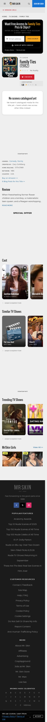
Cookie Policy (22, 611)
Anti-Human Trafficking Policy (22, 632)
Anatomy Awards (22, 519)
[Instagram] (28, 505)
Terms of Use (20, 50)
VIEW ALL (27, 705)
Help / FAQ (22, 595)
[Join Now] (38, 3)
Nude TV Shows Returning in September (22, 558)
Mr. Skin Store (23, 671)
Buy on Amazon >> (10, 178)
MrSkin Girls (10, 10)
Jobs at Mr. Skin (22, 666)
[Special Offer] (22, 235)
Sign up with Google (24, 45)
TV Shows (13, 16)
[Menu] (4, 3)
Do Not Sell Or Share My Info (22, 621)
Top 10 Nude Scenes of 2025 (22, 524)
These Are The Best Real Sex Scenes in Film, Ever (23, 568)
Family (20, 161)
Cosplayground (22, 661)
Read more (7, 205)
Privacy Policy (9, 50)
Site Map (22, 590)
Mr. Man (22, 677)
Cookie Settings (22, 616)
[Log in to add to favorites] (25, 268)
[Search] (28, 3)
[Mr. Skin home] (14, 3)
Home (4, 16)
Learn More (22, 714)
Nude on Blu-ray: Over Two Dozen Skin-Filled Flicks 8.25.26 (23, 547)
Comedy (13, 161)
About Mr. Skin (22, 645)
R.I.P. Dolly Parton (22, 540)
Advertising (22, 656)
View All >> (38, 447)
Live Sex (23, 682)
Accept (38, 716)
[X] (22, 505)
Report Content (23, 626)
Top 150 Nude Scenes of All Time (22, 529)
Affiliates (22, 651)
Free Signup (33, 39)
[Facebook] (16, 505)
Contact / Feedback (22, 585)
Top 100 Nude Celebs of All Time (22, 534)
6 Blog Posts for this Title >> (13, 181)
